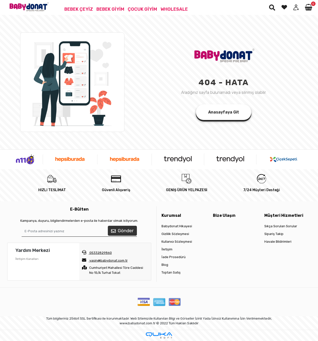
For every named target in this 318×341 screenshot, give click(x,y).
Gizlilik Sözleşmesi (175, 234)
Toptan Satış (171, 272)
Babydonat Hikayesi (176, 226)
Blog (164, 265)
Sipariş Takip (273, 234)
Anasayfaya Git (223, 112)
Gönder (126, 230)
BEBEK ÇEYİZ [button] (78, 9)
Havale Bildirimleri (277, 241)
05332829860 (100, 253)
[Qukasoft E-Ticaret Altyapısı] (159, 335)
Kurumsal (171, 215)
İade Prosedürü (173, 257)
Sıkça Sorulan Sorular (280, 226)
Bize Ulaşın (224, 215)
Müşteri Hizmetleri (283, 215)
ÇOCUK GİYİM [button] (142, 9)
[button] (309, 7)
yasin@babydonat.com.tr (108, 260)
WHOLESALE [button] (174, 9)
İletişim (166, 249)
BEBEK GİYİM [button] (110, 9)
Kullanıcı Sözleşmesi (176, 241)
